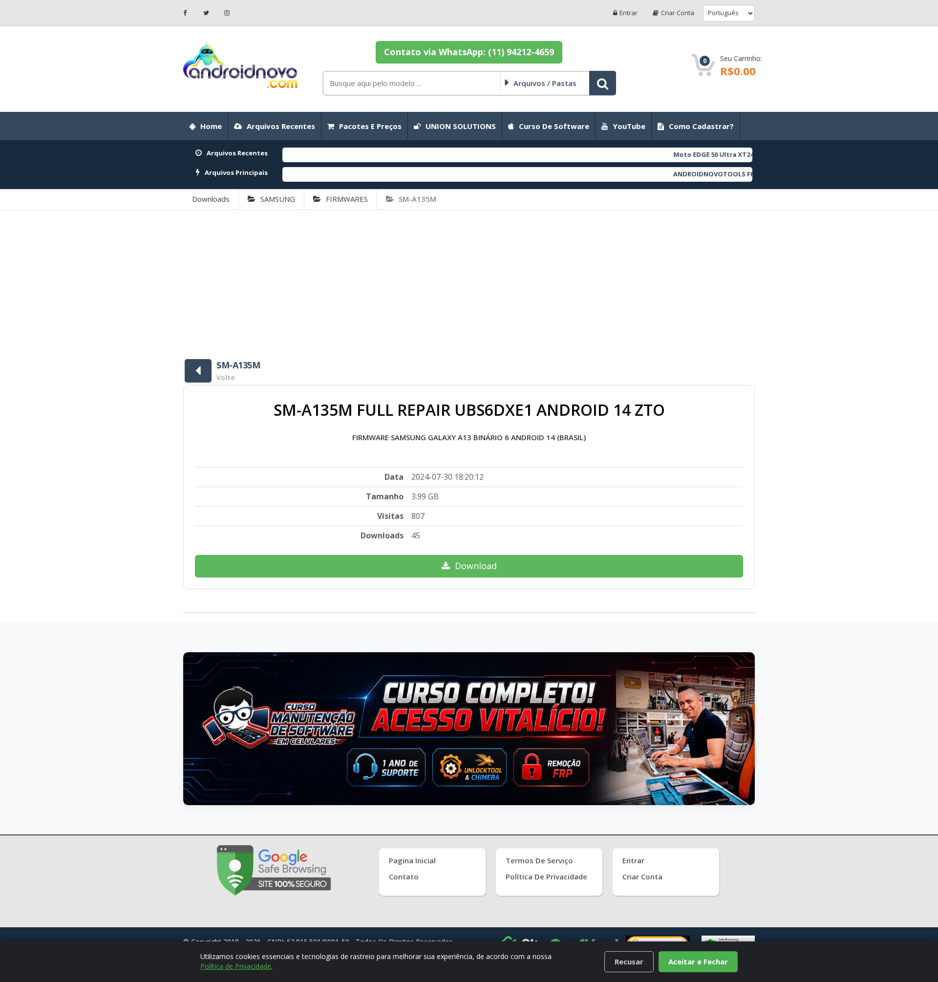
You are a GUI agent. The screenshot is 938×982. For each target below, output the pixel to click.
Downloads (211, 199)
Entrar (628, 13)
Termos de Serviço (539, 860)
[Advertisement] (469, 283)
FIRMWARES (347, 199)
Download (476, 566)
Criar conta (677, 13)
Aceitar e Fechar (698, 961)
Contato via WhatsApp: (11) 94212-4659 (469, 52)
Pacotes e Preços (370, 126)
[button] (602, 83)
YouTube (629, 126)
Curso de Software (554, 126)
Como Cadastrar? (701, 126)
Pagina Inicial (412, 860)
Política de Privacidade (546, 876)
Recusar (629, 961)
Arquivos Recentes (281, 126)
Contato (404, 876)
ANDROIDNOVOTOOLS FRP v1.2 (681, 174)
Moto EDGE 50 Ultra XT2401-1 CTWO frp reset (704, 154)
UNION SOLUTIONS (461, 126)
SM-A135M (417, 199)
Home (211, 126)
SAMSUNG (277, 199)
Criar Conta (642, 876)
